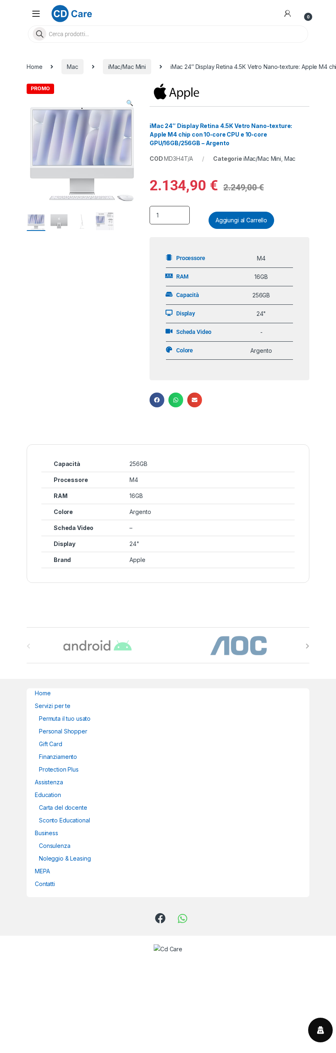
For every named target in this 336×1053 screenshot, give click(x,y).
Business (46, 832)
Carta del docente (63, 807)
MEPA (42, 871)
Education (48, 794)
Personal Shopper (63, 731)
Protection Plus (59, 769)
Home (34, 66)
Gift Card (50, 743)
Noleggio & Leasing (65, 858)
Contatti (45, 883)
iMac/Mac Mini (127, 66)
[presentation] (307, 646)
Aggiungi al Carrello (241, 220)
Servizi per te (52, 705)
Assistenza (49, 782)
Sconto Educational (64, 820)
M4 (133, 479)
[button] (129, 103)
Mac (72, 66)
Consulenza (54, 845)
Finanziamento (58, 756)
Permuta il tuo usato (65, 718)
